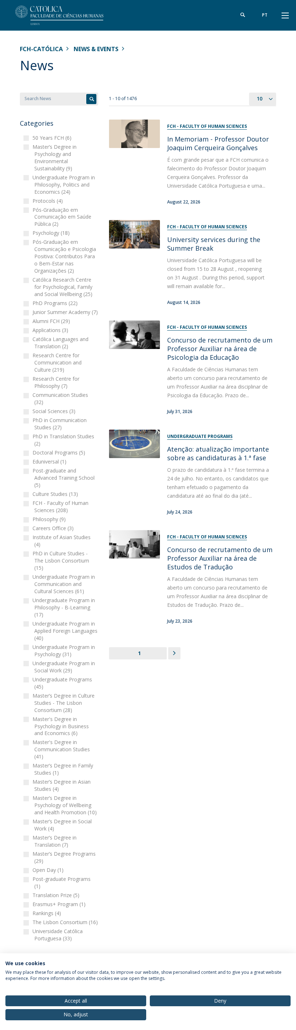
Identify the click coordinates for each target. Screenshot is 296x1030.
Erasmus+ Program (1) (60, 904)
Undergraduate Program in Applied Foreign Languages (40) (65, 630)
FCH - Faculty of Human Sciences (207, 126)
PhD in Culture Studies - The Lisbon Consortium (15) (61, 560)
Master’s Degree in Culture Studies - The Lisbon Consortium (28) (64, 702)
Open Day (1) (49, 869)
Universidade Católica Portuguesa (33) (58, 935)
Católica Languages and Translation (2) (61, 343)
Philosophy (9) (50, 519)
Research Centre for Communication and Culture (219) (58, 362)
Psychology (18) (52, 232)
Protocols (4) (48, 200)
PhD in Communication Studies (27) (60, 424)
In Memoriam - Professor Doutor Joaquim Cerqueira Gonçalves (218, 143)
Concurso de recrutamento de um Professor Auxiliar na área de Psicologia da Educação (220, 349)
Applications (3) (51, 330)
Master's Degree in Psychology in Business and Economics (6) (61, 726)
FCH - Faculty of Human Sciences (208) (61, 507)
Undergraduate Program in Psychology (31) (64, 651)
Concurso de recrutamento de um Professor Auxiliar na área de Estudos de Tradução (220, 558)
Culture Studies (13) (56, 494)
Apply (91, 99)
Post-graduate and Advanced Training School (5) (64, 477)
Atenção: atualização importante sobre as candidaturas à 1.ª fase (218, 453)
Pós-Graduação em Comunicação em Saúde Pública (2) (62, 217)
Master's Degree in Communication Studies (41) (62, 749)
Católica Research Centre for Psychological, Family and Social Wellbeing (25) (63, 286)
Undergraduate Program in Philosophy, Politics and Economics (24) (64, 184)
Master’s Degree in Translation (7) (55, 841)
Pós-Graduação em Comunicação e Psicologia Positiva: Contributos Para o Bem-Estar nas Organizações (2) (65, 256)
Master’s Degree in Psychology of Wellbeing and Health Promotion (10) (65, 805)
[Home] (65, 15)
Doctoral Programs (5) (59, 452)
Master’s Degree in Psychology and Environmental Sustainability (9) (55, 157)
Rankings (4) (47, 913)
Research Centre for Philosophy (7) (56, 382)
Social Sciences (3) (54, 411)
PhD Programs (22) (56, 303)
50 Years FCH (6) (52, 137)
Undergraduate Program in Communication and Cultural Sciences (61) (64, 584)
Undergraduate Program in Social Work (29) (64, 667)
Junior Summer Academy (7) (66, 312)
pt (264, 15)
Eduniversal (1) (50, 461)
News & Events (96, 49)
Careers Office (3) (54, 528)
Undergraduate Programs (199, 436)
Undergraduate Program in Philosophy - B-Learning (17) (64, 607)
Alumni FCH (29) (52, 321)
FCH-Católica (41, 49)
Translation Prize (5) (56, 895)
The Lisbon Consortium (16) (66, 922)
